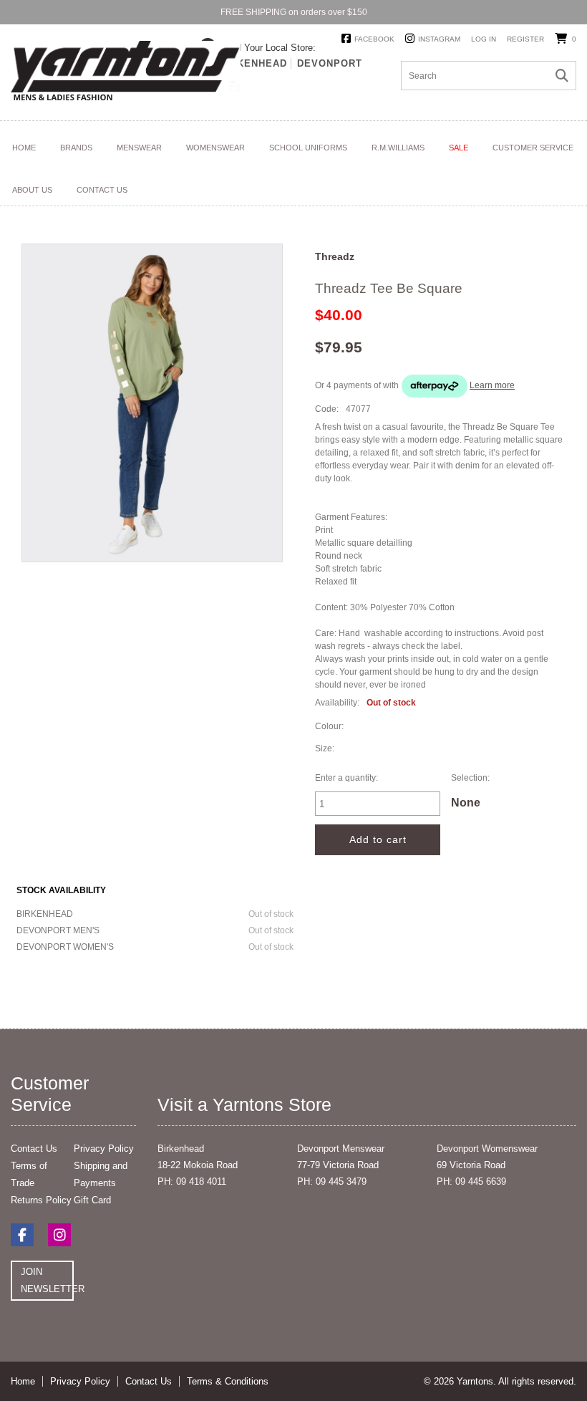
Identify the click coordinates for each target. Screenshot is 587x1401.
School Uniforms (308, 147)
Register (525, 39)
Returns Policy (41, 1200)
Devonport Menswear (340, 1148)
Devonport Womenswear (487, 1148)
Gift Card (92, 1200)
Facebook (374, 39)
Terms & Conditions (227, 1381)
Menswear (139, 147)
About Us (32, 190)
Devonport (329, 63)
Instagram (439, 39)
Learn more (492, 385)
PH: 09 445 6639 (471, 1181)
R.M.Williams (398, 147)
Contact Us (102, 190)
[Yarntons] (126, 73)
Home (24, 147)
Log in (483, 39)
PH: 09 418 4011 (191, 1181)
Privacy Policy (104, 1148)
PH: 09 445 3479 (332, 1181)
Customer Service (533, 147)
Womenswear (215, 147)
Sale (458, 147)
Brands (76, 147)
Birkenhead (253, 63)
